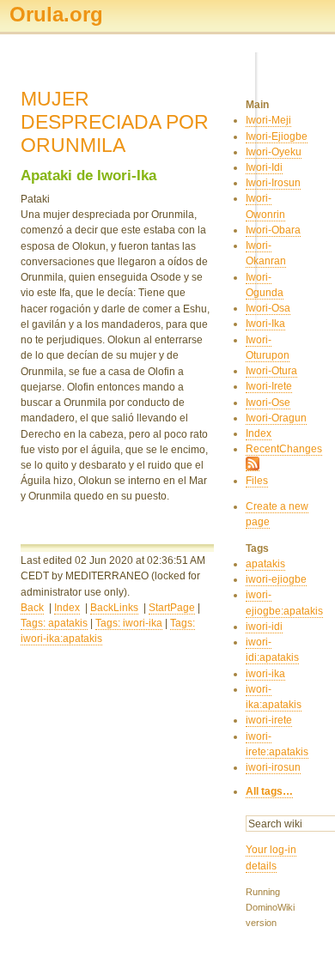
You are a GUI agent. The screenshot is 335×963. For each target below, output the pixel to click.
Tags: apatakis (54, 623)
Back (32, 608)
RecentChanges (284, 449)
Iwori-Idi (264, 167)
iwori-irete (269, 720)
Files (257, 481)
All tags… (269, 791)
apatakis (265, 564)
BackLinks (114, 608)
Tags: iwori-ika (128, 623)
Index (67, 608)
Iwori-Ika (265, 324)
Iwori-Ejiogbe (277, 136)
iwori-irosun (273, 767)
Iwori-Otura (271, 371)
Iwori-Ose (268, 403)
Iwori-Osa (268, 308)
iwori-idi (264, 627)
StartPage (172, 608)
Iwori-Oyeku (274, 152)
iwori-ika (265, 674)
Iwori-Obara (273, 230)
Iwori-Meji (268, 120)
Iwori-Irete (269, 386)
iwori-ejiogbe (276, 579)
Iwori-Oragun (276, 418)
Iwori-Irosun (273, 183)
